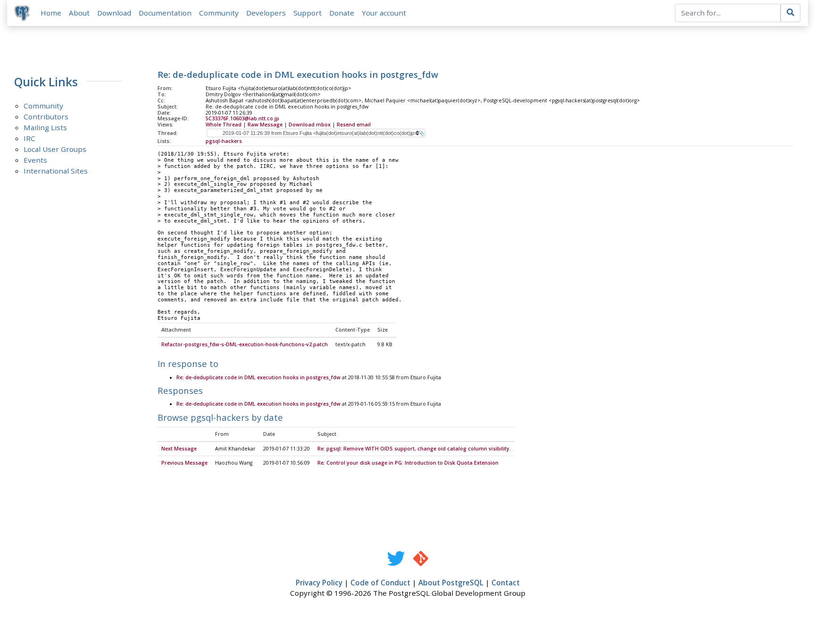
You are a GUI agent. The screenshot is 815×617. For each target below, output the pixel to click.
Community (219, 12)
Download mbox (310, 124)
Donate (341, 12)
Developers (266, 12)
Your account (384, 12)
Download (114, 12)
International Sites (56, 170)
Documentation (165, 12)
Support (307, 12)
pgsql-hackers (224, 141)
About (79, 12)
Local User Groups (55, 149)
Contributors (46, 116)
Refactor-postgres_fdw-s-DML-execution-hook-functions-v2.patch (244, 344)
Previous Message (184, 462)
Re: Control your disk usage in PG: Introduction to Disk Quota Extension (408, 462)
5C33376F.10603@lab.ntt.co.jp (242, 118)
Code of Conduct (380, 582)
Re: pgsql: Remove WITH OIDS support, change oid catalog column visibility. (414, 448)
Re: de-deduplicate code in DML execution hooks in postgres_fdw (258, 377)
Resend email (354, 124)
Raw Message (265, 124)
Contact (505, 582)
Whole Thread (223, 124)
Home (51, 12)
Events (35, 160)
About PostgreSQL (450, 582)
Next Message (179, 448)
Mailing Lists (45, 127)
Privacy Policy (319, 582)
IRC (29, 138)
